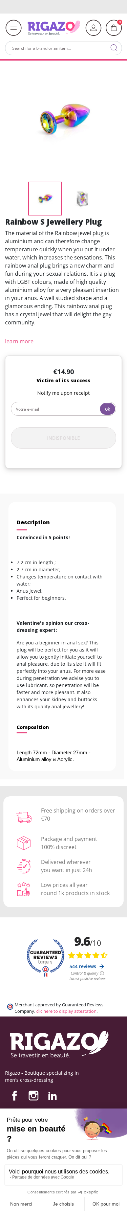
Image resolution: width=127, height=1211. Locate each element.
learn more (19, 341)
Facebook (14, 1095)
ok (107, 409)
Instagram (33, 1095)
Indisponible (63, 438)
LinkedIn (52, 1095)
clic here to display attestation (66, 1011)
